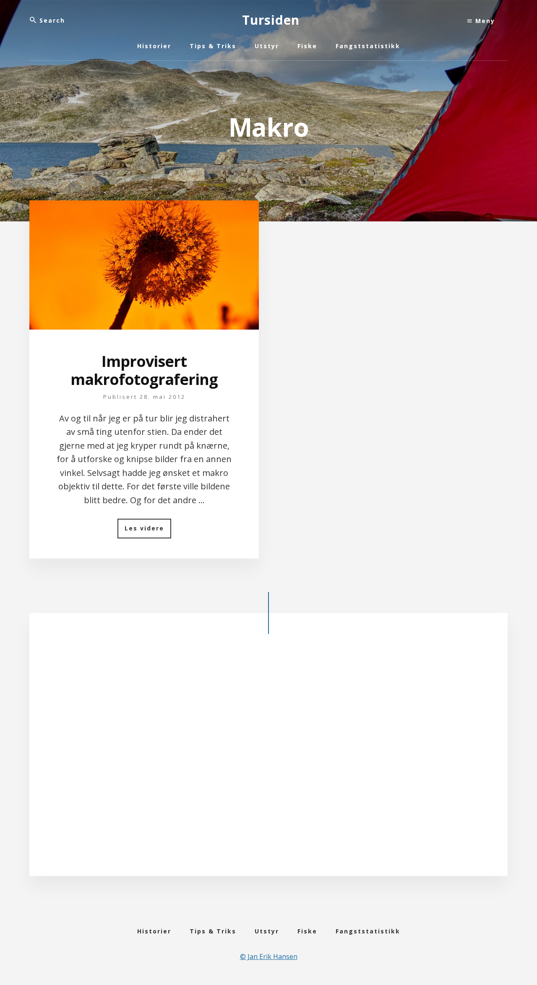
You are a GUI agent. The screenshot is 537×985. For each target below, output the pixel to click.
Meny (484, 21)
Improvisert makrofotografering (144, 370)
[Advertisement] (268, 762)
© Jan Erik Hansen (268, 956)
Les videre (148, 531)
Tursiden (271, 20)
